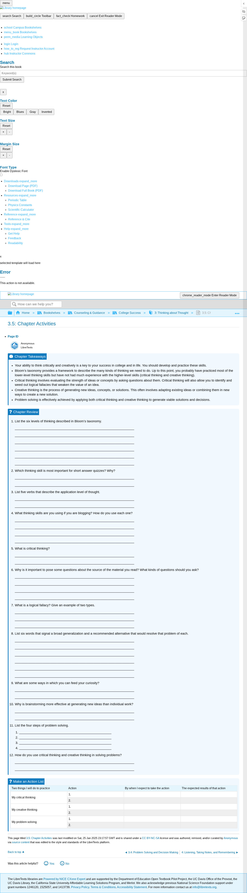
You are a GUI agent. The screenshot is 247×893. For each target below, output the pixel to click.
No (67, 863)
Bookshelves (52, 312)
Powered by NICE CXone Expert (64, 879)
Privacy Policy (80, 887)
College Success (129, 312)
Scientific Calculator (21, 209)
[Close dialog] (2, 277)
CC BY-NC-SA (151, 838)
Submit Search (12, 79)
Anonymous (231, 838)
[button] (14, 238)
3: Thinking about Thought (171, 312)
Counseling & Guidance (89, 312)
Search (14, 304)
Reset (6, 105)
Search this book (11, 66)
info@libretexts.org (204, 887)
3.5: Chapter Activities (39, 838)
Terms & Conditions (103, 887)
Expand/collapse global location (237, 312)
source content (20, 842)
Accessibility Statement (132, 887)
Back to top (14, 851)
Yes (51, 863)
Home (25, 312)
